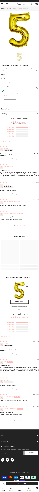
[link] (3, 483)
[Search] (7, 4)
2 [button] (17, 225)
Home (2, 8)
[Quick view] (26, 286)
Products (8, 8)
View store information (10, 99)
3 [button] (20, 225)
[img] (3, 146)
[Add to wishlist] (26, 283)
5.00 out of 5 (24, 122)
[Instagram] (7, 460)
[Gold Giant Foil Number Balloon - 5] (19, 290)
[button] (11, 127)
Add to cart (22, 483)
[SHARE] (36, 87)
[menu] (2, 4)
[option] (19, 30)
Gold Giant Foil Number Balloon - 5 (19, 306)
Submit (31, 452)
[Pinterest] (12, 460)
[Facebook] (2, 460)
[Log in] (32, 4)
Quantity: (3, 79)
